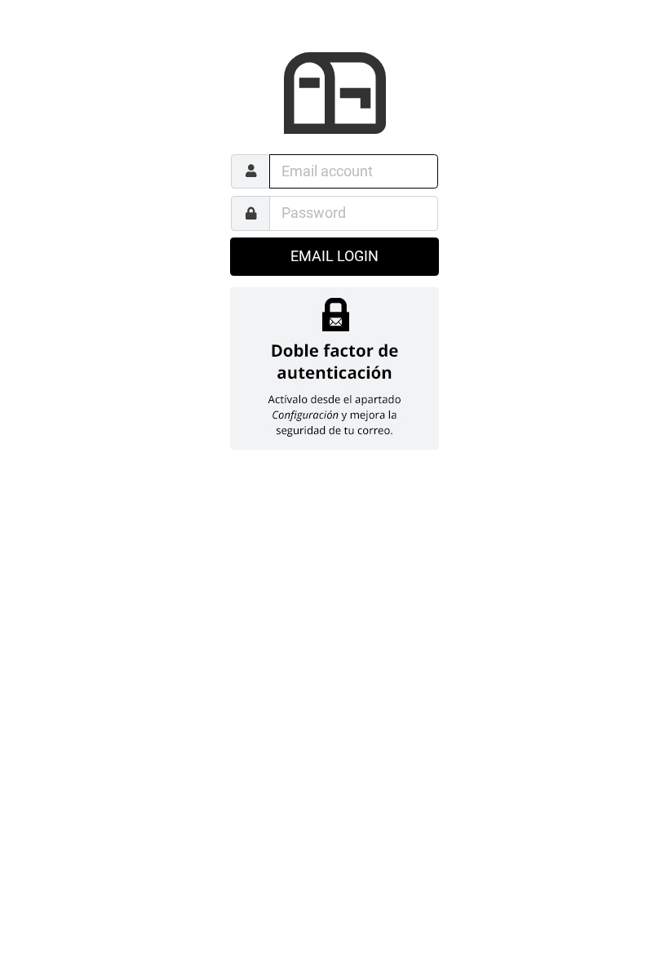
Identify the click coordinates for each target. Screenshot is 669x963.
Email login (334, 256)
